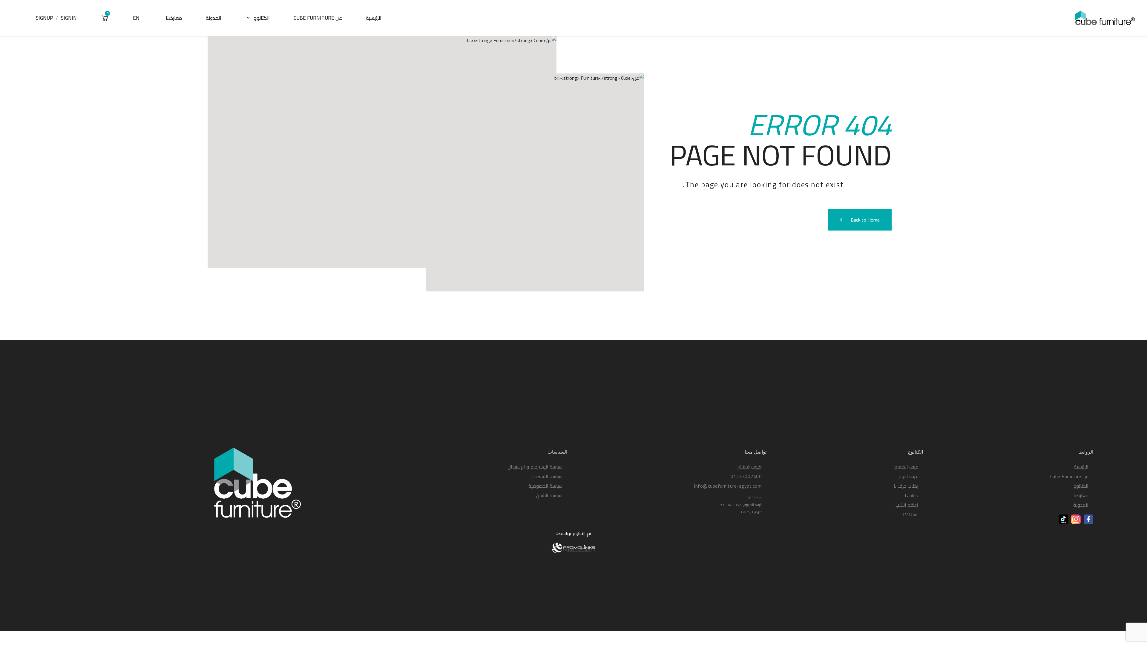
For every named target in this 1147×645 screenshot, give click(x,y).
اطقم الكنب (906, 504)
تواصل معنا (756, 452)
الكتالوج (257, 18)
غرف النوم (908, 476)
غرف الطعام (906, 466)
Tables (911, 495)
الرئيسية (373, 18)
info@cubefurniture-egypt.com (728, 485)
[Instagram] (1076, 519)
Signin (69, 18)
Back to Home (858, 219)
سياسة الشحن (549, 495)
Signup (44, 18)
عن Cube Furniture (318, 18)
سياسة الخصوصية (545, 485)
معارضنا (174, 18)
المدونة (213, 18)
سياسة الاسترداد (547, 476)
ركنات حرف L (906, 485)
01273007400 (746, 476)
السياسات (557, 452)
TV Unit (910, 514)
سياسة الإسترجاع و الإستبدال (535, 466)
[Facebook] (1088, 519)
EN (136, 18)
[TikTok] (1063, 519)
